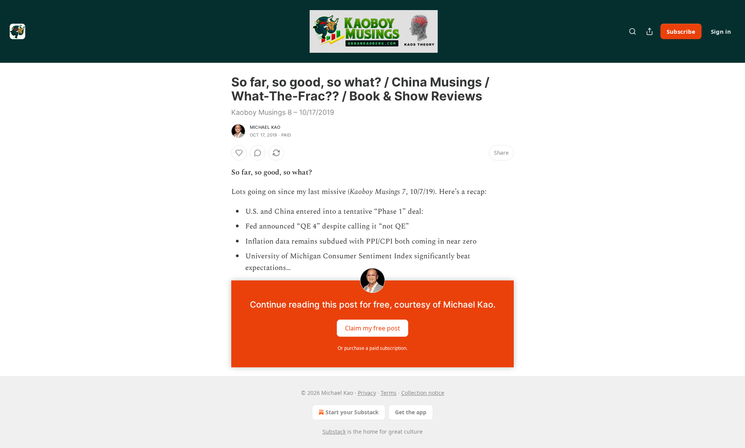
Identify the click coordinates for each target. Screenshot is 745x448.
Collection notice (422, 392)
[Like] (239, 153)
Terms (389, 392)
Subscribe (681, 31)
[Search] (632, 31)
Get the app (410, 412)
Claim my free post (372, 327)
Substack (334, 431)
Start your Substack (352, 412)
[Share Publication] (649, 31)
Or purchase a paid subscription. (372, 348)
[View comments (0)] (257, 153)
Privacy (367, 392)
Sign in (721, 31)
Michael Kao (265, 127)
